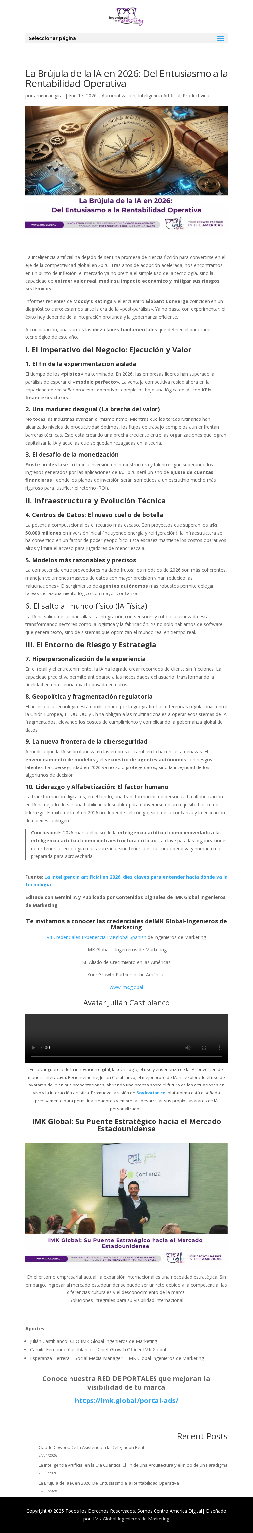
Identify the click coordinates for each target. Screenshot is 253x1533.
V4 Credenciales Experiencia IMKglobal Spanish (96, 937)
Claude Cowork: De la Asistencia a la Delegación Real (91, 1447)
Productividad (197, 95)
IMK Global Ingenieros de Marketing (131, 1519)
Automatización (118, 95)
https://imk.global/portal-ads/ (126, 1400)
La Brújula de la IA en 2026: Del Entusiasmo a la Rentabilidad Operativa (109, 1483)
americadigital (49, 95)
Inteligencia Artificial (159, 95)
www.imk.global (126, 987)
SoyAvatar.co (151, 1093)
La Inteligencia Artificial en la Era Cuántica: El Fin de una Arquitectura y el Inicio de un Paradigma (133, 1465)
